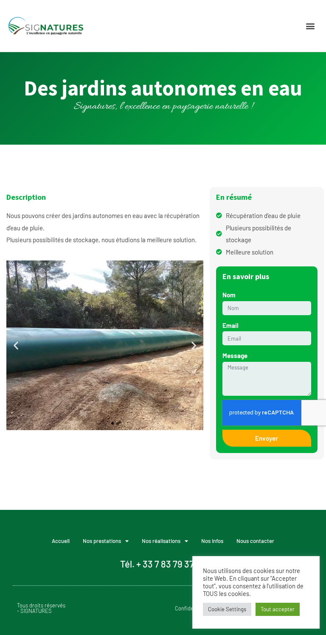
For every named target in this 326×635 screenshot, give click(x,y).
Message (234, 355)
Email (230, 325)
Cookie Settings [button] (227, 609)
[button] (311, 26)
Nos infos (212, 540)
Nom (229, 295)
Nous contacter (255, 540)
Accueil (61, 540)
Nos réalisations (161, 540)
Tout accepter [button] (278, 609)
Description (26, 197)
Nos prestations (102, 540)
